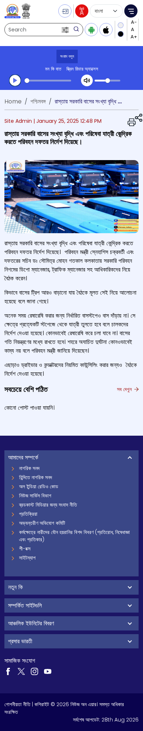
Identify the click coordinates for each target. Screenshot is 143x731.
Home (13, 101)
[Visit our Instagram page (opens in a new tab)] (34, 670)
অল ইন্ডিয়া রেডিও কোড (38, 486)
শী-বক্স (24, 548)
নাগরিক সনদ (29, 468)
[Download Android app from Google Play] (91, 29)
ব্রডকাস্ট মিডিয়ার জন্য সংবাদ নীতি (48, 504)
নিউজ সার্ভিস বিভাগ (35, 495)
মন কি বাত (53, 68)
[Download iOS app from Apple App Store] (106, 29)
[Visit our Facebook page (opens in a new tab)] (8, 670)
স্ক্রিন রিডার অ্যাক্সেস (82, 68)
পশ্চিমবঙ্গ (38, 101)
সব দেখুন (125, 389)
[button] (66, 29)
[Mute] (87, 80)
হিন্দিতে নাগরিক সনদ (35, 477)
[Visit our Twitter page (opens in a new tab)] (21, 670)
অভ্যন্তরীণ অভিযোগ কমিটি (42, 523)
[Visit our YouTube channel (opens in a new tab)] (47, 670)
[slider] (48, 80)
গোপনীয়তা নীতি (17, 704)
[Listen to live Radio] (81, 11)
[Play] (15, 80)
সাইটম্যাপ (27, 557)
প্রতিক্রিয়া (28, 514)
